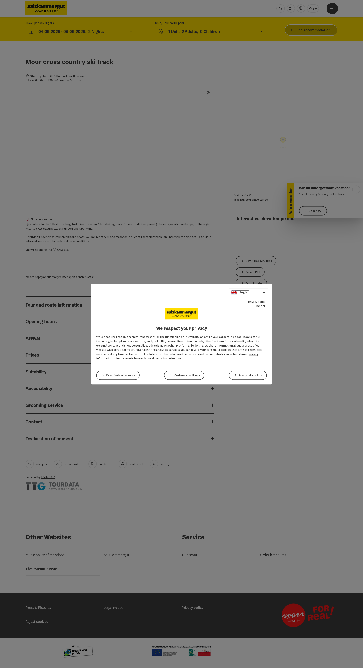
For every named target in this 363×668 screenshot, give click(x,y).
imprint (260, 306)
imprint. (176, 358)
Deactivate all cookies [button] (120, 375)
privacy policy (256, 301)
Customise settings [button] (187, 375)
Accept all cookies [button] (250, 375)
